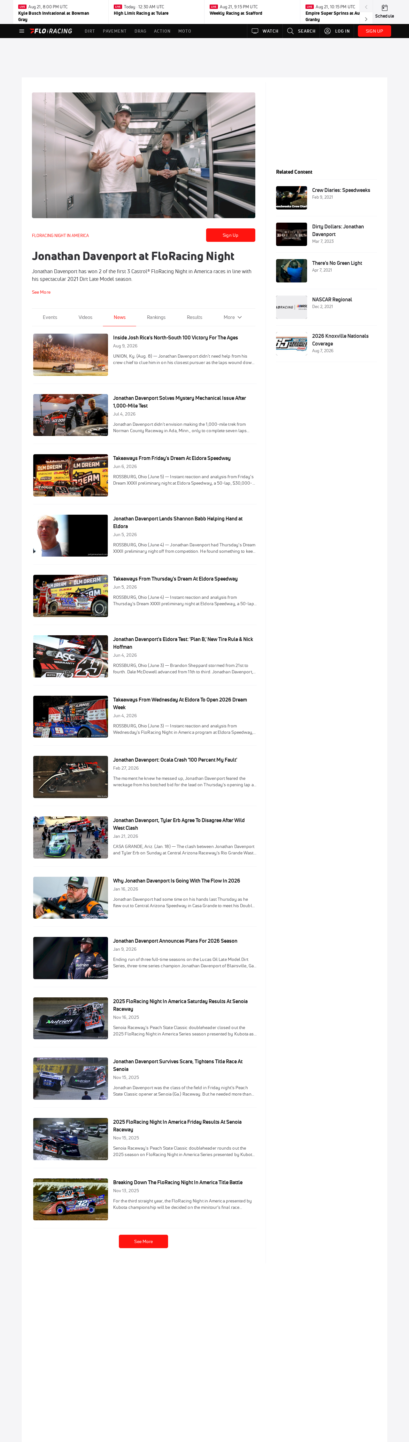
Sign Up (230, 235)
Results (194, 317)
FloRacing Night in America (60, 235)
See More (143, 1241)
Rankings (156, 317)
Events (50, 317)
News (120, 317)
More (229, 317)
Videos (85, 317)
